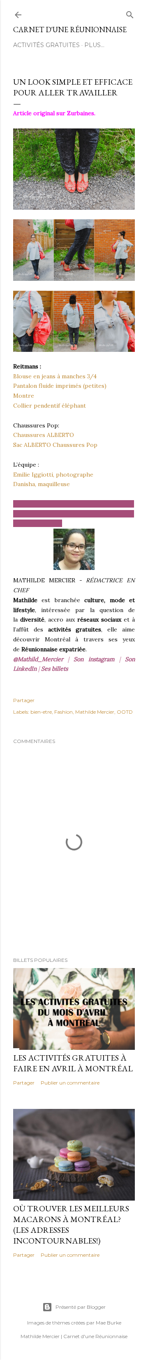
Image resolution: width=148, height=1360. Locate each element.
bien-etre (41, 712)
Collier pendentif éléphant (49, 405)
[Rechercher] (130, 13)
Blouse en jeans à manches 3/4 (55, 376)
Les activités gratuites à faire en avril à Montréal (73, 1063)
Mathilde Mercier (94, 712)
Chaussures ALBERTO (43, 435)
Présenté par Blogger (81, 1307)
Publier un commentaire (70, 1083)
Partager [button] (24, 700)
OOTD (125, 712)
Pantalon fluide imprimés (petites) (59, 385)
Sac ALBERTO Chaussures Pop (55, 445)
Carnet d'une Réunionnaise (70, 29)
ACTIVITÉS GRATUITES (46, 45)
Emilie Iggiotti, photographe (53, 474)
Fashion (63, 712)
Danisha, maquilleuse (41, 484)
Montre (23, 395)
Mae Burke (108, 1323)
